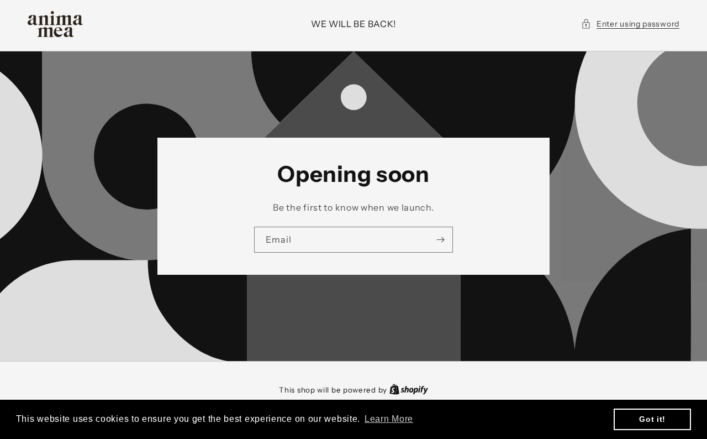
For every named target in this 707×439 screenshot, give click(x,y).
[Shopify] (408, 389)
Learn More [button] (389, 419)
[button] (630, 24)
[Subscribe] (440, 240)
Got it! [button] (652, 419)
